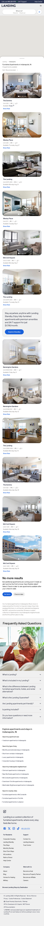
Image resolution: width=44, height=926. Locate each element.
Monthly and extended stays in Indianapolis (15, 750)
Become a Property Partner (32, 874)
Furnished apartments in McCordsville (14, 794)
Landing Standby (8, 842)
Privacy (6, 898)
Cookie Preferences (14, 898)
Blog (4, 874)
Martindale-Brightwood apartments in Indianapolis (18, 785)
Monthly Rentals (8, 848)
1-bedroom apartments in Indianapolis (14, 740)
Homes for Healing (9, 877)
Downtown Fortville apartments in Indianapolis (17, 781)
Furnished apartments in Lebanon (13, 802)
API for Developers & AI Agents (13, 904)
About (5, 871)
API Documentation (9, 907)
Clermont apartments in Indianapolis (13, 770)
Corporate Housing (9, 839)
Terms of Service (31, 896)
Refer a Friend (7, 857)
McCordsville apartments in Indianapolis (15, 778)
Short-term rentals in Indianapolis (12, 753)
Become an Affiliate (29, 877)
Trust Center (27, 845)
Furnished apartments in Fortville (12, 798)
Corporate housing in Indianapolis (12, 761)
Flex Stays (6, 845)
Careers (25, 880)
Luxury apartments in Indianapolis (12, 757)
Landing (4, 61)
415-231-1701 (12, 1)
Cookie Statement (26, 898)
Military (5, 880)
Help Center (38, 1)
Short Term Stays (8, 851)
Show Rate (6, 109)
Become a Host (28, 871)
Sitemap (25, 901)
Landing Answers (28, 842)
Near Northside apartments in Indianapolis (15, 774)
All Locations (7, 854)
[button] (19, 13)
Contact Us (26, 839)
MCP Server (26, 904)
